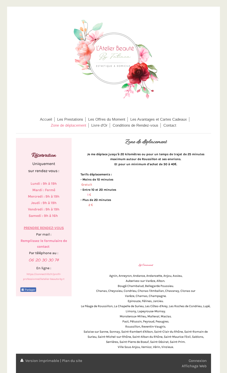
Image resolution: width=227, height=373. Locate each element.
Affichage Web (194, 366)
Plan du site (72, 360)
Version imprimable (42, 360)
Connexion (198, 360)
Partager (29, 289)
